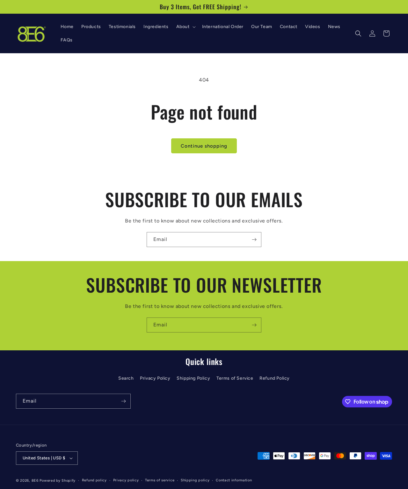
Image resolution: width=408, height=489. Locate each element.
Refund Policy (274, 378)
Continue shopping (204, 146)
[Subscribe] (254, 239)
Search (126, 378)
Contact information (234, 480)
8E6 (35, 480)
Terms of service (159, 480)
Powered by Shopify (58, 480)
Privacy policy (126, 480)
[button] (185, 26)
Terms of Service (234, 378)
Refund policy (94, 480)
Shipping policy (195, 480)
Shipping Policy (193, 378)
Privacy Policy (155, 378)
